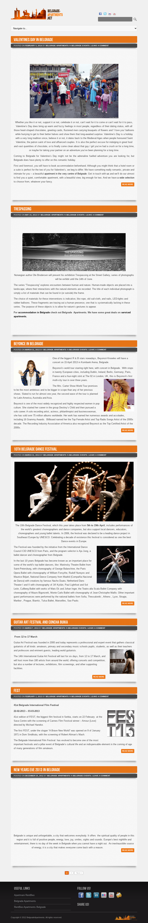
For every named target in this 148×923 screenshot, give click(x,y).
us (108, 173)
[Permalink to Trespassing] (22, 208)
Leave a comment (100, 46)
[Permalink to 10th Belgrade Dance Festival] (35, 448)
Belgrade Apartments (57, 46)
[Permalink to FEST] (17, 690)
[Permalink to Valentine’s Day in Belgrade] (33, 39)
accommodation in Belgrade (34, 312)
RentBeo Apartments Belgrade (30, 907)
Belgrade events (80, 46)
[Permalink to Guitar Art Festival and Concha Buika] (41, 621)
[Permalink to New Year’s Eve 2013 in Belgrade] (37, 769)
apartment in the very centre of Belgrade (65, 173)
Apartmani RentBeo (24, 895)
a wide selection (125, 177)
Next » (79, 873)
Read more (127, 184)
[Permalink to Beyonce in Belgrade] (28, 343)
